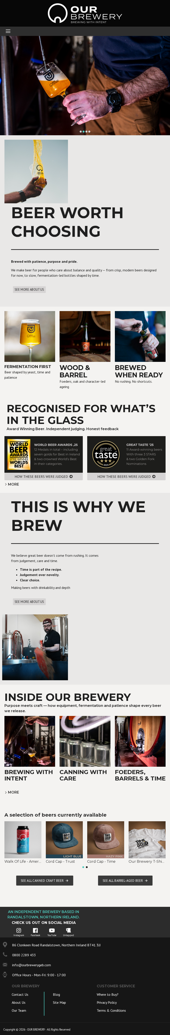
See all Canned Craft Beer (42, 880)
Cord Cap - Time (101, 861)
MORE (13, 484)
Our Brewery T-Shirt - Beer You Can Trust (147, 861)
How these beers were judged (41, 476)
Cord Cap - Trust (60, 861)
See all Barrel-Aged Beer (123, 880)
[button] (83, 867)
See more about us (29, 290)
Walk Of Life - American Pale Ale (22, 861)
